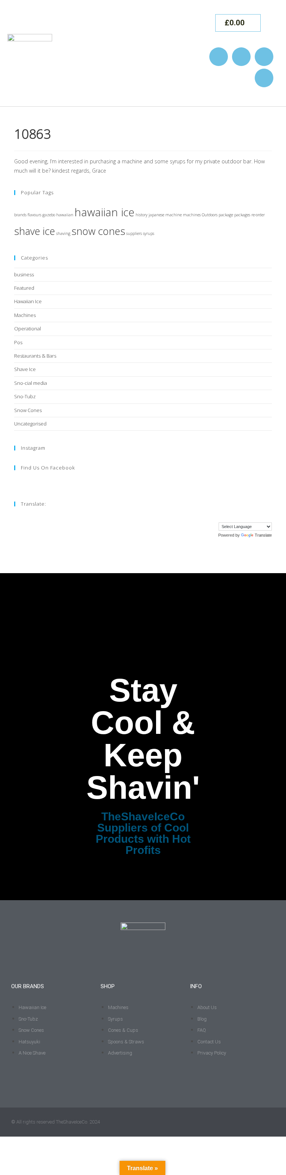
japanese (156, 214)
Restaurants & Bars (35, 355)
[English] (216, 517)
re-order (258, 214)
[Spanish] (261, 517)
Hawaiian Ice (28, 301)
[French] (223, 517)
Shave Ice (25, 369)
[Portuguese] (253, 517)
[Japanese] (246, 517)
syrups (148, 233)
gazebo (48, 214)
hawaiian (64, 214)
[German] (231, 517)
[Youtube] (264, 56)
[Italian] (238, 517)
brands (20, 214)
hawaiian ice (104, 212)
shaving (63, 233)
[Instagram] (218, 56)
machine (173, 214)
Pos (18, 342)
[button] (194, 53)
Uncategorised (30, 423)
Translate (263, 535)
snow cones (98, 231)
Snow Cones (28, 410)
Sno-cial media (30, 383)
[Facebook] (241, 56)
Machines (25, 315)
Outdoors (209, 214)
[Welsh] (268, 517)
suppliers (134, 233)
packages (242, 214)
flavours (34, 214)
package (226, 214)
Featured (24, 288)
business (24, 274)
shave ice (34, 231)
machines (192, 214)
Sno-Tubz (25, 396)
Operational (27, 328)
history (141, 214)
